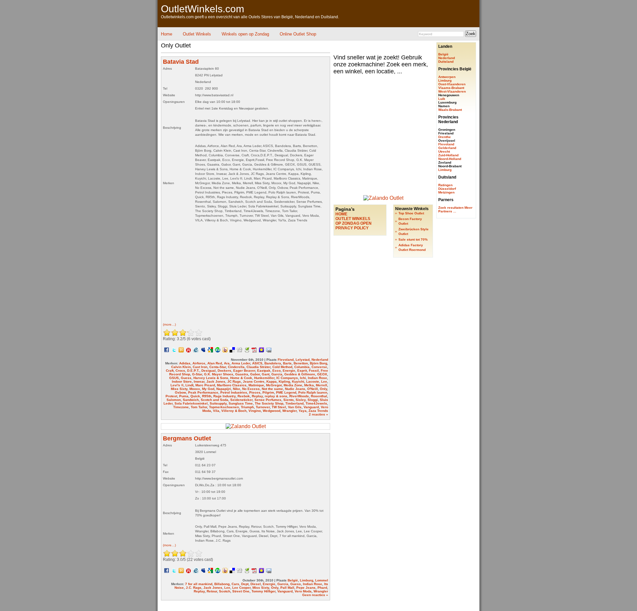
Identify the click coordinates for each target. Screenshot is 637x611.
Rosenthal (319, 396)
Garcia (276, 374)
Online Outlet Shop (298, 34)
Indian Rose (317, 378)
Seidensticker (241, 400)
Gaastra (241, 374)
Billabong (222, 584)
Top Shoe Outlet (411, 213)
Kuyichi (298, 381)
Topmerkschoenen (224, 407)
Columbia (302, 367)
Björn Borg (318, 363)
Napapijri (223, 389)
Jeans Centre (253, 381)
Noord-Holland (449, 159)
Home (166, 34)
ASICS (257, 363)
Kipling (284, 381)
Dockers (224, 370)
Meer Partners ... (455, 209)
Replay (257, 396)
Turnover (263, 407)
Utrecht (444, 151)
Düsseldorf (447, 189)
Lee (324, 381)
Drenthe (444, 137)
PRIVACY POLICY (352, 228)
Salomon (174, 400)
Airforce (198, 363)
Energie (289, 370)
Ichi (303, 378)
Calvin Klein (181, 367)
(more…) (169, 324)
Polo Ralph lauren (312, 392)
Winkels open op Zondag (245, 34)
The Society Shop (269, 403)
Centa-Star (217, 367)
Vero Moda (303, 591)
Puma (183, 396)
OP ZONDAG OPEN (353, 223)
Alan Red (214, 363)
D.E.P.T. (193, 370)
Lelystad (303, 359)
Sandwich (191, 400)
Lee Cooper (241, 587)
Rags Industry (224, 396)
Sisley (301, 400)
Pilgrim (268, 392)
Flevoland (286, 359)
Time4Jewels (316, 403)
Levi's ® (177, 385)
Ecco (276, 370)
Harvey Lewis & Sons (210, 378)
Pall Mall (287, 587)
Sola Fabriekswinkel (191, 403)
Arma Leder (241, 363)
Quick (195, 396)
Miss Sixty (179, 389)
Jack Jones (215, 381)
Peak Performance (203, 392)
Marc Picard (205, 385)
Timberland (294, 403)
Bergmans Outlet (187, 438)
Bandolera (272, 363)
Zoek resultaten (450, 207)
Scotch (224, 591)
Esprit (302, 370)
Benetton (301, 363)
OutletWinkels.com (202, 8)
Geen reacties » (315, 595)
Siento (288, 400)
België (293, 580)
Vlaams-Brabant (451, 88)
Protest (171, 396)
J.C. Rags (193, 587)
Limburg (306, 580)
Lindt (189, 385)
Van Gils (295, 407)
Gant (265, 374)
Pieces (254, 392)
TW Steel (279, 407)
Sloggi (313, 400)
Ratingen (445, 185)
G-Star (197, 374)
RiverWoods (299, 396)
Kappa (271, 381)
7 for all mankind (198, 584)
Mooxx (194, 389)
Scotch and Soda (214, 400)
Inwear (199, 381)
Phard (322, 587)
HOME (341, 214)
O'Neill (312, 389)
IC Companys (287, 378)
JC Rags (234, 381)
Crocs (180, 370)
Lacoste (312, 381)
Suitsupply (218, 403)
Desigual (208, 370)
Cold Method (282, 367)
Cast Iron (200, 367)
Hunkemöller (264, 378)
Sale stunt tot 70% (413, 239)
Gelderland (447, 148)
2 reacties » (318, 414)
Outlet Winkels (197, 34)
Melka (309, 385)
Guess (186, 378)
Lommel (321, 580)
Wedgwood (271, 411)
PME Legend (286, 392)
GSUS (174, 378)
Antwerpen (447, 77)
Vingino (254, 411)
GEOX (322, 374)
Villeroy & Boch (234, 411)
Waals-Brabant (450, 110)
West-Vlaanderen (452, 91)
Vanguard (311, 407)
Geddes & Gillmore (299, 374)
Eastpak (263, 370)
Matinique (256, 385)
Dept (244, 584)
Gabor (255, 374)
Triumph (247, 407)
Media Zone (293, 385)
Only (323, 389)
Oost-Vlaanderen (451, 84)
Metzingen (446, 192)
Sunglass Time (241, 403)
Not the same (272, 389)
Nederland (320, 359)
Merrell (321, 385)
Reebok (244, 396)
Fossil (314, 370)
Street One (240, 591)
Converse (319, 367)
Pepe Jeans (306, 587)
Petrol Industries (233, 392)
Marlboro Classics (232, 385)
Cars (235, 584)
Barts (287, 363)
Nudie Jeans (295, 389)
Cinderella (236, 367)
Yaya (303, 411)
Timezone (181, 407)
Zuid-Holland (448, 155)
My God (208, 389)
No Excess (251, 389)
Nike (236, 389)
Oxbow (180, 392)
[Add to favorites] (261, 349)
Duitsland (446, 61)
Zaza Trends (318, 411)
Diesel (255, 584)
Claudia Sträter (258, 367)
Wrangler (289, 411)
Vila (216, 411)
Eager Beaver (244, 370)
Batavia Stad (181, 61)
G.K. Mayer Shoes (218, 374)
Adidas (184, 363)
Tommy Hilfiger (263, 591)
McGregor (274, 385)
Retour (212, 591)
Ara (227, 363)
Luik (441, 99)
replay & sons (276, 396)
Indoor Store (182, 381)
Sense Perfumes (267, 400)
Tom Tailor (199, 407)
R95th (206, 396)
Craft (170, 370)
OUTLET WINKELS (352, 218)
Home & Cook (241, 378)
